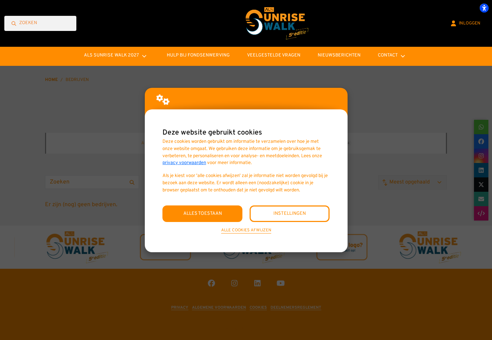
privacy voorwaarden (184, 163)
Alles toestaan (202, 213)
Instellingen (289, 213)
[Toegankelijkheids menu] (484, 8)
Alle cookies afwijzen (246, 230)
